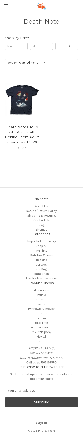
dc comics (41, 290)
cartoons (41, 313)
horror (41, 318)
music (41, 295)
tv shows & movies (41, 309)
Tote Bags (41, 269)
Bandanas (41, 274)
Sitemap (42, 229)
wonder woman (41, 327)
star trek (41, 323)
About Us (41, 206)
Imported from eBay (41, 241)
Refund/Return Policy (41, 211)
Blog (41, 225)
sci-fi (41, 304)
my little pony (41, 332)
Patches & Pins (41, 255)
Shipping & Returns (41, 215)
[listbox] (32, 62)
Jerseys (41, 264)
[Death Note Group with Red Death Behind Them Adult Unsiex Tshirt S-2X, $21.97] (22, 100)
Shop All (41, 246)
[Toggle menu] (6, 6)
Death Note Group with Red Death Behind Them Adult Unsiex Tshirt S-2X (22, 134)
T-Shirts (41, 250)
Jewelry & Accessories (41, 278)
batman (41, 299)
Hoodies (41, 260)
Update (66, 46)
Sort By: (12, 62)
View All (41, 337)
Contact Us (41, 220)
